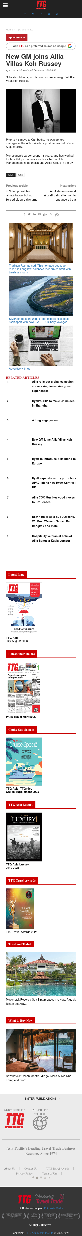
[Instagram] (33, 14)
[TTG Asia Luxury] (24, 837)
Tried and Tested (19, 944)
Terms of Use (49, 1173)
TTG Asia (13, 70)
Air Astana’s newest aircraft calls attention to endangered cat (60, 195)
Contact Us (30, 1168)
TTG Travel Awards (57, 1168)
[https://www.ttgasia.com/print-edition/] (24, 608)
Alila (20, 174)
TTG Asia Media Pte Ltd (39, 1233)
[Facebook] (25, 14)
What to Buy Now (20, 1020)
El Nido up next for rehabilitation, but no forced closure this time (21, 195)
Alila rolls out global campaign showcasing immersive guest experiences (53, 386)
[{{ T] (41, 46)
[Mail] (49, 14)
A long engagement (45, 420)
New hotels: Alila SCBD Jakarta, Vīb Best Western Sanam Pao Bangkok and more (53, 521)
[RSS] (57, 14)
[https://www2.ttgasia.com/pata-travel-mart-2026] (24, 687)
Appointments (16, 37)
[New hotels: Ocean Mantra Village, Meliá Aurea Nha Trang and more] (41, 1050)
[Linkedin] (41, 14)
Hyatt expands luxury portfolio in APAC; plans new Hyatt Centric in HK (54, 482)
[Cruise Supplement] (24, 761)
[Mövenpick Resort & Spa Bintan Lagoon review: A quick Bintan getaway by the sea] (41, 974)
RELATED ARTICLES (22, 377)
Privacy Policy (24, 1173)
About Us (9, 1168)
